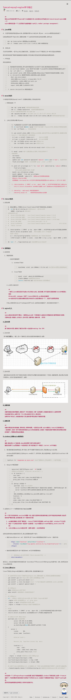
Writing (37, 697)
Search (54, 697)
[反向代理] (35, 391)
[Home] (4, 10)
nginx (31, 11)
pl (19, 11)
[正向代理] (35, 354)
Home (31, 697)
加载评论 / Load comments (11, 693)
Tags (60, 697)
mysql (26, 11)
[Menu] (67, 4)
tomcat (36, 11)
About (66, 697)
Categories (46, 697)
